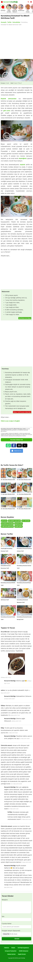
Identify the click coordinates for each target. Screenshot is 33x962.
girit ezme (6, 110)
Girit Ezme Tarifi (5, 599)
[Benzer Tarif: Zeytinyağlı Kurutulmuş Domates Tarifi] (8, 542)
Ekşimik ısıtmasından (8, 98)
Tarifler (9, 22)
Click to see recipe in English (10, 421)
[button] (31, 1)
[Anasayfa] (10, 2)
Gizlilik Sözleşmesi (23, 951)
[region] (16, 42)
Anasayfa (3, 22)
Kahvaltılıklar (16, 22)
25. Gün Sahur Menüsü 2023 (24, 494)
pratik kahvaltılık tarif (7, 526)
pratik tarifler (18, 526)
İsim (3, 916)
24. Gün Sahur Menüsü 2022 (8, 508)
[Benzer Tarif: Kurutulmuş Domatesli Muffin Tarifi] (8, 576)
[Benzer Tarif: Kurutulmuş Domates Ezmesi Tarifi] (24, 559)
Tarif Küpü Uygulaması (23, 947)
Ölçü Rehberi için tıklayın (25, 318)
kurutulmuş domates (7, 523)
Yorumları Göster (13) (16, 439)
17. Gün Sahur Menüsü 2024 (8, 494)
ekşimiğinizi (22, 158)
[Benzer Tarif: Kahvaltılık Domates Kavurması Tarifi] (8, 559)
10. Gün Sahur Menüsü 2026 (24, 479)
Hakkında (6, 947)
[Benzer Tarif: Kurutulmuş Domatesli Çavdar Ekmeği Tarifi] (24, 610)
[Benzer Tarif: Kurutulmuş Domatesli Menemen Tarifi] (24, 593)
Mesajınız (5, 900)
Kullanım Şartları (11, 954)
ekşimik (22, 164)
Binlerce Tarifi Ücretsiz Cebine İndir (22, 412)
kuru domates (26, 520)
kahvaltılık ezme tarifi (14, 520)
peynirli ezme (18, 523)
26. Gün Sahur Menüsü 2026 (8, 479)
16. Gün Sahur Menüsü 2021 (24, 508)
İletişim (13, 947)
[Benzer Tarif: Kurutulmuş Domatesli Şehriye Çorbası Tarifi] (24, 542)
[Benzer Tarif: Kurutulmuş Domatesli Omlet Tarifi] (8, 610)
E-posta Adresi (6, 923)
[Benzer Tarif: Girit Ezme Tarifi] (8, 593)
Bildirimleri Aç (18, 451)
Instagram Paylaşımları (10, 951)
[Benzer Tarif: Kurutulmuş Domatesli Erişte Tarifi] (24, 576)
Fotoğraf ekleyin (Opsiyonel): (11, 930)
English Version (22, 954)
